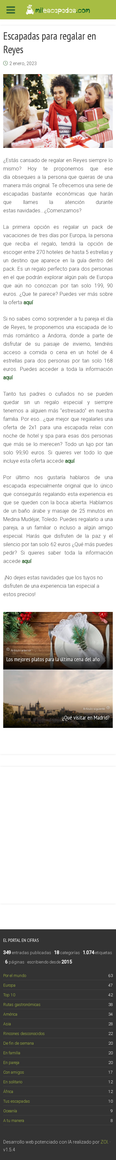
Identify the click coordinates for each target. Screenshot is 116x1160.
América (10, 1014)
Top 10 (9, 994)
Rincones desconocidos (24, 1033)
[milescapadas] (58, 9)
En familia (11, 1052)
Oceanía (10, 1110)
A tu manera (13, 1120)
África (8, 1091)
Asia (7, 1023)
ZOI (104, 1142)
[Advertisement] (58, 831)
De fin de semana (18, 1043)
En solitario (12, 1081)
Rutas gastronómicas (22, 1004)
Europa (9, 985)
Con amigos (13, 1072)
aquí (28, 302)
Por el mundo (14, 975)
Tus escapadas (16, 1101)
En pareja (11, 1062)
